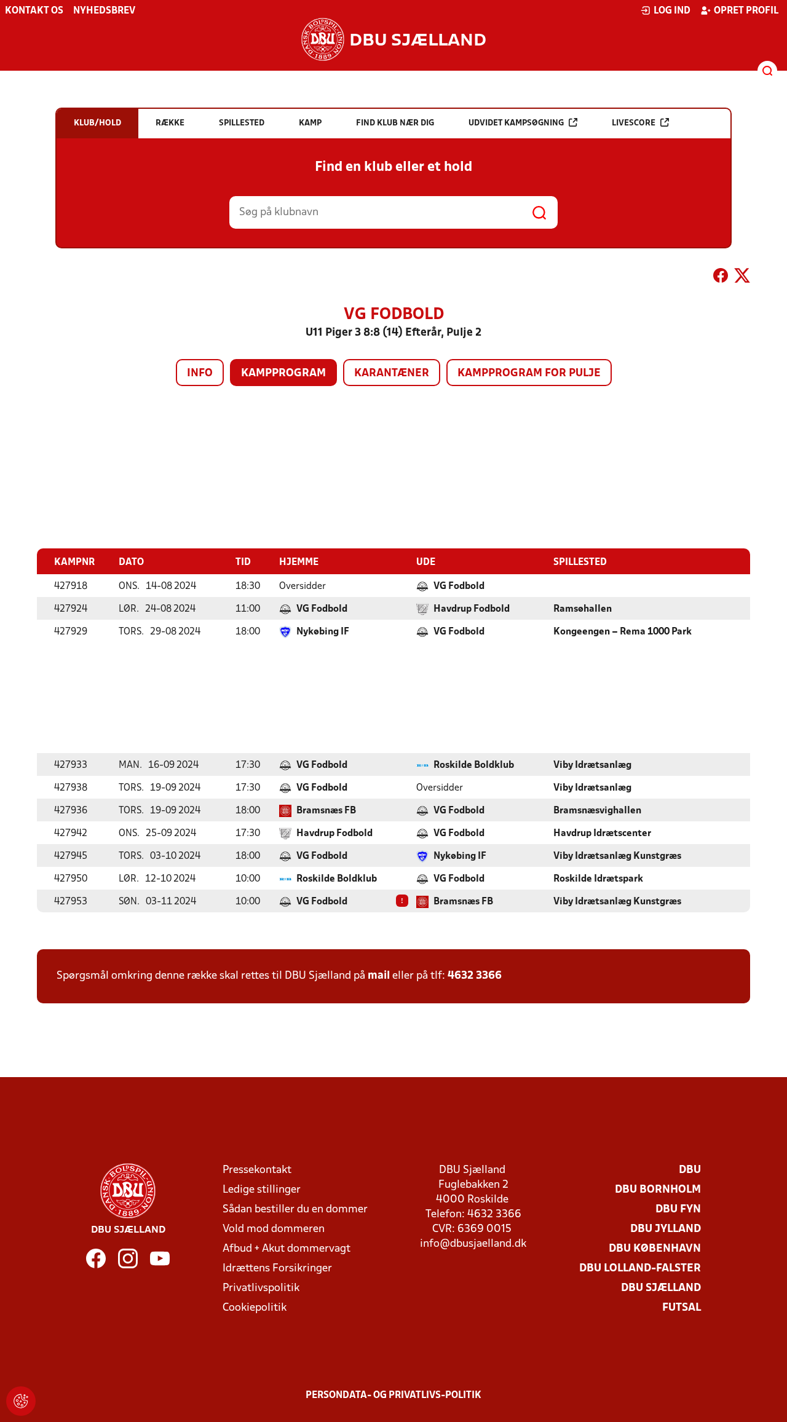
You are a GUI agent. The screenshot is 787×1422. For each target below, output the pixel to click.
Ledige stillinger (262, 1190)
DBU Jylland (665, 1229)
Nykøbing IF (322, 632)
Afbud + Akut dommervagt (286, 1249)
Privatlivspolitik (261, 1288)
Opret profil (746, 11)
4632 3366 (475, 976)
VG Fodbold (458, 586)
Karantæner (391, 373)
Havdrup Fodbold (471, 609)
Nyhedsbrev (104, 11)
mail (379, 976)
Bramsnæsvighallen (597, 811)
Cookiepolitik (255, 1308)
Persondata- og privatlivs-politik (393, 1395)
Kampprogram (283, 373)
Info (200, 373)
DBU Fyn (678, 1209)
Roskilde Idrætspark (598, 879)
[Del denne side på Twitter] (742, 278)
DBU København (655, 1249)
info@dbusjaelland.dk (473, 1244)
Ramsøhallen (582, 609)
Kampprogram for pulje (529, 373)
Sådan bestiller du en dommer (295, 1209)
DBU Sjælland (661, 1288)
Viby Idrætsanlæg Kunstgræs (617, 856)
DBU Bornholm (658, 1190)
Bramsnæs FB (326, 811)
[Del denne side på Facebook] (720, 278)
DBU (690, 1170)
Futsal (681, 1308)
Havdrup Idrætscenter (602, 833)
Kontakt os (34, 11)
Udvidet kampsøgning (516, 123)
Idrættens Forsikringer (277, 1268)
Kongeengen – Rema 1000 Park (622, 632)
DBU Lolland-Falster (640, 1268)
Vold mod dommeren (274, 1229)
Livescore (633, 123)
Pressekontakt (257, 1170)
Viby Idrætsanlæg (592, 765)
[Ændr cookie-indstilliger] (21, 1401)
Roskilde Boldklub (473, 765)
